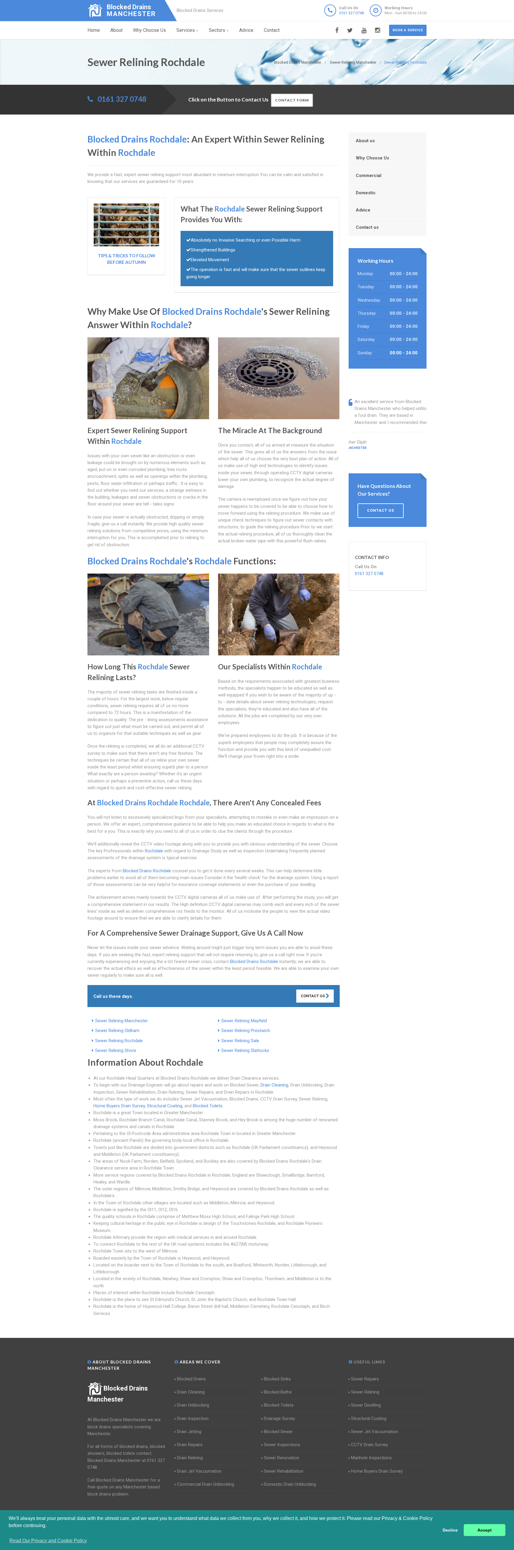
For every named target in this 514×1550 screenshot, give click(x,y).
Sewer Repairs (365, 1379)
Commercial (368, 175)
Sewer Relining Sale (240, 1040)
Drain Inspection (193, 1418)
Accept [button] (484, 1530)
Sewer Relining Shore (115, 1050)
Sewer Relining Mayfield (244, 1020)
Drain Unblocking (193, 1405)
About (116, 30)
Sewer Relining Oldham (117, 1030)
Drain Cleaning (274, 1085)
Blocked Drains (191, 1379)
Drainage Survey (279, 1418)
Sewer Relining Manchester (121, 1020)
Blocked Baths (278, 1392)
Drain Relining (190, 1457)
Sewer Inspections (282, 1444)
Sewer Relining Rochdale (119, 1040)
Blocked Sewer (278, 1431)
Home (93, 30)
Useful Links (368, 1361)
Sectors (217, 30)
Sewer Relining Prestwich (245, 1030)
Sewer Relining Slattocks (245, 1050)
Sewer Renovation (281, 1457)
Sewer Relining (365, 1392)
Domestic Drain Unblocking (290, 1484)
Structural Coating (164, 1106)
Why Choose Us (149, 30)
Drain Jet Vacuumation (199, 1471)
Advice (246, 30)
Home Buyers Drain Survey (119, 1106)
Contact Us (313, 996)
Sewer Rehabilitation (283, 1471)
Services (185, 30)
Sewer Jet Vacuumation (374, 1431)
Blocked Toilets (207, 1106)
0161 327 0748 (351, 13)
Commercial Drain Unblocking (205, 1484)
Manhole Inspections (371, 1457)
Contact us (367, 227)
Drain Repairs (190, 1444)
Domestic (366, 192)
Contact (272, 30)
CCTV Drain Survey (369, 1444)
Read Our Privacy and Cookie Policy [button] (48, 1540)
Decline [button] (450, 1530)
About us (365, 140)
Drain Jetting (189, 1431)
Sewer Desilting (366, 1405)
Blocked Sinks (277, 1379)
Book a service (408, 30)
